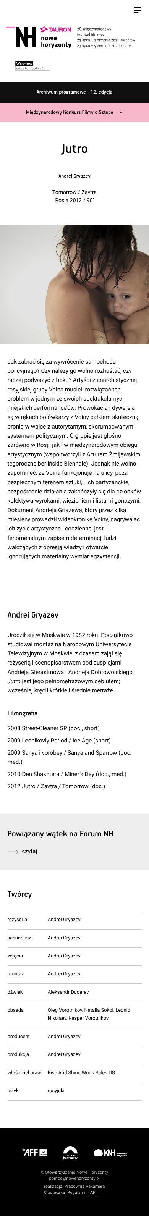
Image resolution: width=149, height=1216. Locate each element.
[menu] (137, 11)
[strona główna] (73, 37)
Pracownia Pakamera (85, 1186)
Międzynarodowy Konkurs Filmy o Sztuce (69, 112)
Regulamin (78, 1192)
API (93, 1192)
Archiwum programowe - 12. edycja (75, 92)
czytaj (29, 851)
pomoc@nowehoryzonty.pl (74, 1178)
